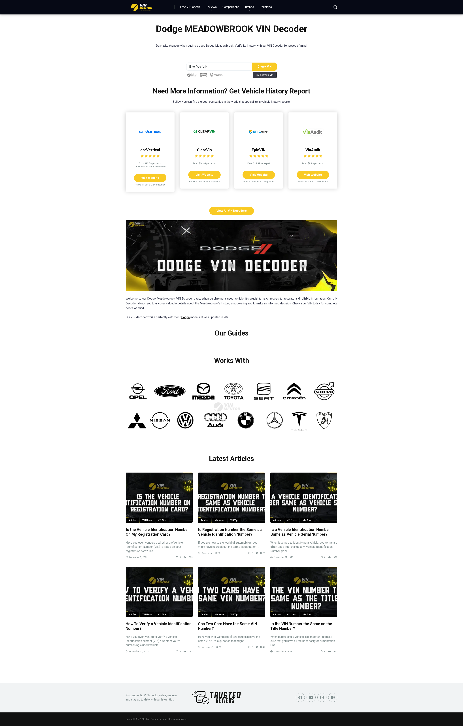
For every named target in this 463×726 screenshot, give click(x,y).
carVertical (150, 150)
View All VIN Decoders (231, 210)
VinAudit (312, 150)
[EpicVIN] (258, 141)
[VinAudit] (313, 141)
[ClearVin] (204, 141)
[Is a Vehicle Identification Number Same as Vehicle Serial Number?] (303, 498)
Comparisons (230, 7)
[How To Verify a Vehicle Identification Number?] (159, 592)
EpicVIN (259, 150)
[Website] (332, 697)
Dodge (185, 317)
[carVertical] (150, 141)
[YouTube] (311, 697)
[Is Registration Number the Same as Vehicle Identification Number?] (231, 498)
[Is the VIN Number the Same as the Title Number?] (303, 592)
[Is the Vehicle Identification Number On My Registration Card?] (159, 498)
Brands (249, 7)
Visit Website (150, 178)
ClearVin (204, 150)
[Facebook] (300, 697)
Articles (132, 520)
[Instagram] (321, 697)
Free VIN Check (190, 7)
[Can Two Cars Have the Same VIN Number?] (231, 592)
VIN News (147, 520)
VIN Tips (162, 520)
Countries (266, 7)
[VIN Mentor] (142, 6)
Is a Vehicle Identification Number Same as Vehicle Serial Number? (300, 532)
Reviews (211, 7)
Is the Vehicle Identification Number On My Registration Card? (157, 532)
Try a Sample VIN (264, 75)
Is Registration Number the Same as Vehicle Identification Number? (230, 532)
